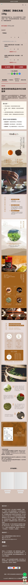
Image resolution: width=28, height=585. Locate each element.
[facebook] (14, 74)
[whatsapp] (17, 74)
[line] (12, 74)
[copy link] (20, 74)
